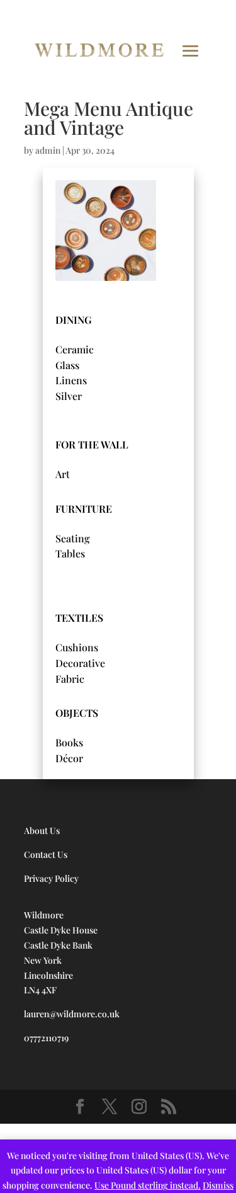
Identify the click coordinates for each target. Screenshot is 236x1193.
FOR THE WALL (91, 444)
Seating (72, 538)
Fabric (69, 678)
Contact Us (45, 854)
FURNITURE (83, 508)
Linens (71, 380)
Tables (70, 553)
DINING (73, 319)
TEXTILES (79, 617)
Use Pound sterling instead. (147, 1185)
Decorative (80, 663)
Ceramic (74, 349)
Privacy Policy (51, 878)
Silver (68, 395)
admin (47, 150)
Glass (67, 365)
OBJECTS (76, 712)
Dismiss (218, 1185)
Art (62, 474)
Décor (69, 758)
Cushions (76, 647)
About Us (42, 830)
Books (69, 742)
